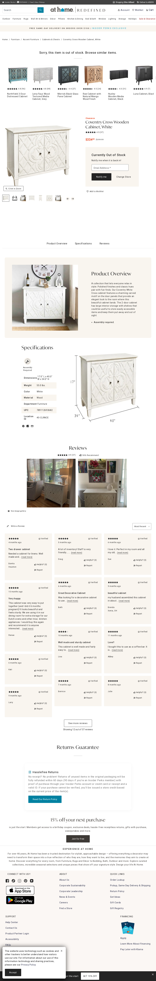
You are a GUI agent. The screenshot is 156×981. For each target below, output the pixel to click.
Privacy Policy (28, 965)
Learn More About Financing (135, 944)
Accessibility (12, 939)
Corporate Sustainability (72, 885)
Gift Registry (117, 908)
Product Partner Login (17, 933)
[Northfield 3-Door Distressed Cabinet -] (18, 75)
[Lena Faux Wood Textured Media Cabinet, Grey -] (43, 75)
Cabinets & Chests (51, 39)
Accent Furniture (31, 39)
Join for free (78, 839)
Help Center (11, 922)
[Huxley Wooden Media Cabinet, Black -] (119, 75)
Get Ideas (115, 897)
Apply (123, 938)
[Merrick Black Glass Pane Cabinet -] (68, 75)
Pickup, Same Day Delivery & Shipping (130, 885)
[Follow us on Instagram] (19, 881)
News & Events (67, 897)
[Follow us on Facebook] (7, 881)
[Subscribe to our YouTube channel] (32, 881)
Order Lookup (117, 880)
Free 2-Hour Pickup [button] (37, 2)
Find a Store (65, 908)
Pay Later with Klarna (131, 949)
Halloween (23, 2)
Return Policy (117, 891)
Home (5, 39)
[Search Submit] (40, 10)
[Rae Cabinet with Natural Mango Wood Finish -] (94, 75)
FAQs (8, 945)
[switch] (95, 191)
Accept (13, 972)
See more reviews (77, 723)
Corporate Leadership (71, 891)
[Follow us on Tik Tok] (13, 881)
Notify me (101, 177)
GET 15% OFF (90, 976)
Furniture (15, 39)
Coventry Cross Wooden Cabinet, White (107, 124)
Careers (63, 902)
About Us (64, 880)
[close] (61, 951)
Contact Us (11, 928)
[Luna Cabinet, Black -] (144, 75)
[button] (78, 9)
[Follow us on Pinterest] (26, 881)
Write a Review (18, 526)
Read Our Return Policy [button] (45, 799)
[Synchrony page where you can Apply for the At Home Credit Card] (127, 927)
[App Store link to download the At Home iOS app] (20, 890)
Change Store (123, 177)
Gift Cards (115, 902)
